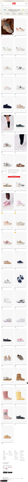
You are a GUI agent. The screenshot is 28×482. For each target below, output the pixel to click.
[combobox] (14, 5)
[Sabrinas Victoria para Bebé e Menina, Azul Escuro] (20, 278)
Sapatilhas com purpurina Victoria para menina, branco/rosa (8, 151)
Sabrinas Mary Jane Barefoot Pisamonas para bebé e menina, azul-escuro (9, 112)
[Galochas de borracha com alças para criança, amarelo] (20, 395)
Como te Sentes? (22, 457)
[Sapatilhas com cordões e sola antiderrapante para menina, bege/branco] (20, 220)
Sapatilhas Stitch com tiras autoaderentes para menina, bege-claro (8, 190)
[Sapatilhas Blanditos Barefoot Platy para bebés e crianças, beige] (7, 433)
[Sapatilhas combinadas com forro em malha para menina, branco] (20, 142)
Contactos (4, 452)
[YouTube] (6, 463)
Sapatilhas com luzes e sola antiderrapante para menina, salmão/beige (9, 229)
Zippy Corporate (16, 457)
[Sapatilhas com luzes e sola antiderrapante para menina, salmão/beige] (7, 220)
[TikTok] (7, 463)
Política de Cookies (17, 478)
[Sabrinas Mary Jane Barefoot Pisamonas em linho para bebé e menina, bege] (20, 104)
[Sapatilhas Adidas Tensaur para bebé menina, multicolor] (7, 317)
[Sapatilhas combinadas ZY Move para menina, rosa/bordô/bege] (20, 26)
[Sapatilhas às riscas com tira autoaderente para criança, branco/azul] (20, 65)
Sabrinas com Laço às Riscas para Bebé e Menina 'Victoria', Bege (8, 364)
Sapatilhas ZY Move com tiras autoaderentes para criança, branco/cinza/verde (10, 54)
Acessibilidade (21, 478)
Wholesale (15, 456)
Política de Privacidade (12, 478)
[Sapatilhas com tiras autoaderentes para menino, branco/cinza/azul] (20, 84)
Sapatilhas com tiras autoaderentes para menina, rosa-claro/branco (8, 93)
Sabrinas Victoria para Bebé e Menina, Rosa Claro (19, 345)
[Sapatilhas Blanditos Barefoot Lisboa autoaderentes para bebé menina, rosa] (7, 259)
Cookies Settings (14, 175)
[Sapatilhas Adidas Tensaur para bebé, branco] (20, 317)
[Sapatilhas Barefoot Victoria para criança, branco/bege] (7, 376)
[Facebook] (3, 463)
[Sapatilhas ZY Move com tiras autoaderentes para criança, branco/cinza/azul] (20, 46)
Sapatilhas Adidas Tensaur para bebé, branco (19, 326)
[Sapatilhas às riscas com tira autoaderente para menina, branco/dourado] (7, 65)
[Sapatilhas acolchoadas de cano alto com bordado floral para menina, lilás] (20, 201)
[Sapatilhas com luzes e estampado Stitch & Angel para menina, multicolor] (20, 182)
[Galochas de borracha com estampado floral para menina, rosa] (7, 395)
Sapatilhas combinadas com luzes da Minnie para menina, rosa (8, 248)
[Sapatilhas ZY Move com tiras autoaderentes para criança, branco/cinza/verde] (7, 46)
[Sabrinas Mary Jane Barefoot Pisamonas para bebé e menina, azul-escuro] (7, 104)
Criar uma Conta (10, 453)
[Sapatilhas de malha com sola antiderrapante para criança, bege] (20, 240)
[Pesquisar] (26, 5)
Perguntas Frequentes (5, 453)
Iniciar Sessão (10, 452)
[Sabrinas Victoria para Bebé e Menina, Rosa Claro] (20, 337)
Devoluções (4, 456)
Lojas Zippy (4, 459)
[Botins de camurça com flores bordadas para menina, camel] (20, 376)
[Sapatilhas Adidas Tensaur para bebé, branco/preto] (20, 298)
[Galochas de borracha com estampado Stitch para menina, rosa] (7, 414)
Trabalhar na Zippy (16, 453)
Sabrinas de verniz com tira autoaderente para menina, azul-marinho (9, 345)
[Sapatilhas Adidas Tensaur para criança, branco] (7, 298)
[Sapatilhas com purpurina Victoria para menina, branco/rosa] (7, 142)
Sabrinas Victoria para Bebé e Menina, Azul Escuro (20, 287)
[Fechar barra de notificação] (27, 1)
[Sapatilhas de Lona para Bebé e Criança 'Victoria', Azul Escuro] (20, 259)
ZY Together (21, 452)
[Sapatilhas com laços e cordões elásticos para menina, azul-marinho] (20, 123)
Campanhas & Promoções (4, 458)
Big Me (21, 456)
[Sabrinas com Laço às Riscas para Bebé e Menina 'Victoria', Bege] (7, 356)
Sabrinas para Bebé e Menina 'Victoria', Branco (6, 287)
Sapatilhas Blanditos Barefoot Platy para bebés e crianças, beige (8, 442)
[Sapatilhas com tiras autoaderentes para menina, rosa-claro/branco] (7, 84)
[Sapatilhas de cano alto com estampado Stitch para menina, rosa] (7, 201)
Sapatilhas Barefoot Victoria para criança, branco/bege (7, 384)
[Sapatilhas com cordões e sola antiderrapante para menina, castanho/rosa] (20, 162)
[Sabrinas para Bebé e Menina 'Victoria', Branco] (7, 278)
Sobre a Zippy (16, 452)
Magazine (21, 453)
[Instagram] (4, 463)
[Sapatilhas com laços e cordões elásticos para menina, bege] (7, 123)
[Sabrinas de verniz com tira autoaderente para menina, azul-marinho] (7, 337)
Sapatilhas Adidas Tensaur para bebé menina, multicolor (7, 326)
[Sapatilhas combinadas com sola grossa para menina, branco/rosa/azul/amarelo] (7, 26)
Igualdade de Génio (22, 460)
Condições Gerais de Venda (5, 478)
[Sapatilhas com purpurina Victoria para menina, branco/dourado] (7, 162)
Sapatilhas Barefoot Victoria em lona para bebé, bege (20, 364)
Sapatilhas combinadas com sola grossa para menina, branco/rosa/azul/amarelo (10, 35)
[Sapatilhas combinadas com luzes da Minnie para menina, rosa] (7, 240)
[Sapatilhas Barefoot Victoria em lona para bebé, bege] (20, 356)
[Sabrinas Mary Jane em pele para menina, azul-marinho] (20, 414)
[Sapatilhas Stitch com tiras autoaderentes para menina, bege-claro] (7, 182)
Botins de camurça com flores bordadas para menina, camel (21, 384)
